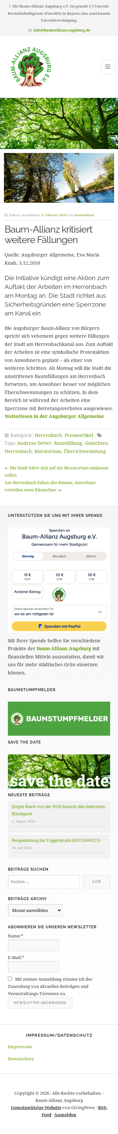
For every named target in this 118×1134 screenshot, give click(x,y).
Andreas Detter (34, 443)
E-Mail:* (16, 957)
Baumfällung (68, 443)
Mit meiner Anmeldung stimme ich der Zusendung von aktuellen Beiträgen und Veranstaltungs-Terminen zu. (50, 986)
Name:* (15, 936)
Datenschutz (21, 1059)
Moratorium (47, 451)
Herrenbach (48, 435)
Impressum (20, 1046)
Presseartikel (79, 435)
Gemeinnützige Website (36, 1107)
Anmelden (65, 1115)
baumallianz (84, 215)
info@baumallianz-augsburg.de (61, 30)
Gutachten (96, 443)
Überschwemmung (85, 451)
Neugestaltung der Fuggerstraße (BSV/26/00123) (56, 840)
